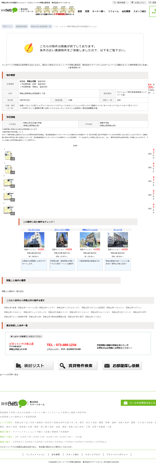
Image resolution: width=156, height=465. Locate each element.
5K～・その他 (75, 437)
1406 (75, 146)
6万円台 (59, 442)
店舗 (47, 432)
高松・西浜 (5, 427)
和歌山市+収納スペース (58, 312)
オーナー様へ (41, 412)
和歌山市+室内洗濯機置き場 (54, 317)
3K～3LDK (47, 437)
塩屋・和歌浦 (19, 427)
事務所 (55, 432)
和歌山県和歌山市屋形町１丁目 (32, 93)
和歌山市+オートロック (79, 312)
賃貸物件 (4, 412)
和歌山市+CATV (139, 312)
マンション (29, 432)
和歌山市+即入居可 (75, 317)
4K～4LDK (60, 437)
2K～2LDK (33, 437)
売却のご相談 (69, 412)
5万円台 (49, 442)
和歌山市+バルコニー (115, 308)
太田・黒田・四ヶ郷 (37, 427)
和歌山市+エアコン (134, 308)
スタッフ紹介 (72, 454)
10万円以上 (101, 442)
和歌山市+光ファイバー (121, 312)
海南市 (40, 422)
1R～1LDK (20, 437)
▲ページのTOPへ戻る (9, 375)
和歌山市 (19, 422)
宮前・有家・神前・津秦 (61, 427)
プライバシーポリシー (117, 454)
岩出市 (48, 422)
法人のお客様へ (24, 412)
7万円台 (69, 442)
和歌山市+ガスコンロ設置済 (93, 308)
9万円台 (89, 442)
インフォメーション (35, 454)
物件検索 (121, 3)
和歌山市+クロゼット (13, 312)
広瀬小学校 (37, 123)
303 (149, 154)
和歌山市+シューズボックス (35, 312)
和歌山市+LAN (35, 317)
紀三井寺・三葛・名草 (86, 427)
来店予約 (82, 412)
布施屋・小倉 (105, 427)
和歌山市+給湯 (10, 308)
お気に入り (140, 3)
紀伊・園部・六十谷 (134, 422)
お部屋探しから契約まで (11, 417)
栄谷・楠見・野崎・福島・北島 (108, 422)
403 (149, 181)
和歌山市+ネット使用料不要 (15, 317)
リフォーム (55, 412)
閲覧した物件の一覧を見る (13, 291)
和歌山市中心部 (61, 422)
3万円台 (29, 442)
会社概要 (55, 454)
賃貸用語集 (31, 417)
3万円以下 (18, 442)
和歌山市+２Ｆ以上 (93, 317)
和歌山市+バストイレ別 (27, 308)
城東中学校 (104, 123)
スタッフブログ (92, 454)
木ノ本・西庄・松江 (80, 422)
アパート (17, 432)
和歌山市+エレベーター (100, 312)
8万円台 (79, 442)
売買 (13, 412)
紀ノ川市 (30, 422)
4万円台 (39, 442)
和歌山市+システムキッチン (68, 308)
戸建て (40, 432)
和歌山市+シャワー (47, 308)
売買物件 (65, 432)
